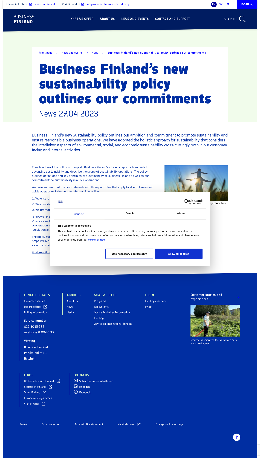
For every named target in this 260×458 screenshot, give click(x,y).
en (214, 4)
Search (229, 19)
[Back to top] (236, 437)
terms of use (96, 239)
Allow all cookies (178, 253)
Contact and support (172, 19)
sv (221, 4)
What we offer (82, 19)
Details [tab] (130, 213)
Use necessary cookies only (129, 253)
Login (245, 4)
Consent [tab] (79, 213)
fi (228, 4)
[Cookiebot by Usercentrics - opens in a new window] (187, 201)
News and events (135, 19)
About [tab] (181, 213)
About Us (107, 19)
